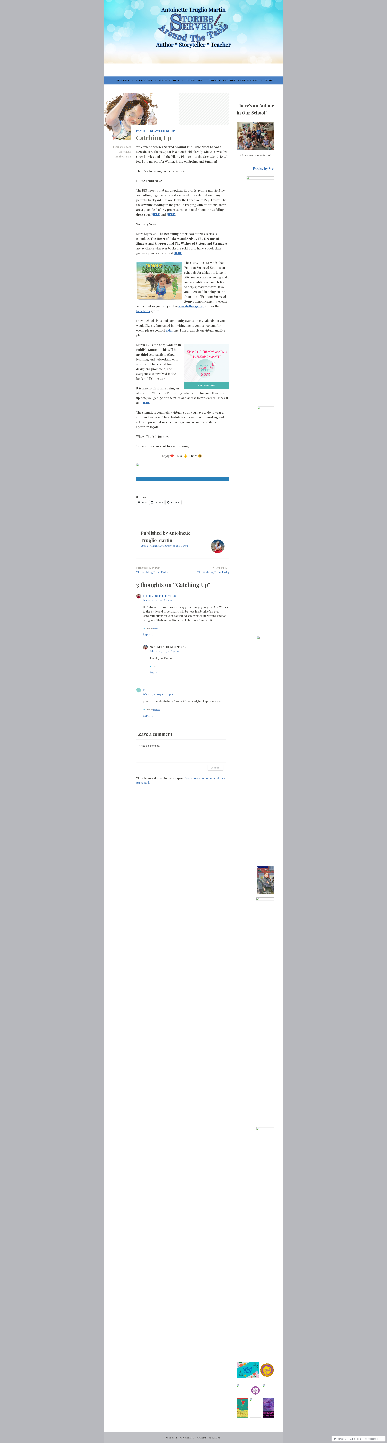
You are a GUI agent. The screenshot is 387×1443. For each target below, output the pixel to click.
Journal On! (194, 80)
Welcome (122, 80)
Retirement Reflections (159, 595)
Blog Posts (144, 80)
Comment (215, 767)
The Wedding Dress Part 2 (152, 570)
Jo (144, 690)
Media (269, 80)
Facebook (143, 311)
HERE (155, 214)
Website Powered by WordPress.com (193, 1437)
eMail (170, 330)
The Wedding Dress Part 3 (213, 570)
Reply (146, 634)
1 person (156, 628)
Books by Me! (263, 168)
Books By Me (168, 80)
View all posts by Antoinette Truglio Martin (164, 545)
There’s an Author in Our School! (233, 80)
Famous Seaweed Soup (155, 131)
